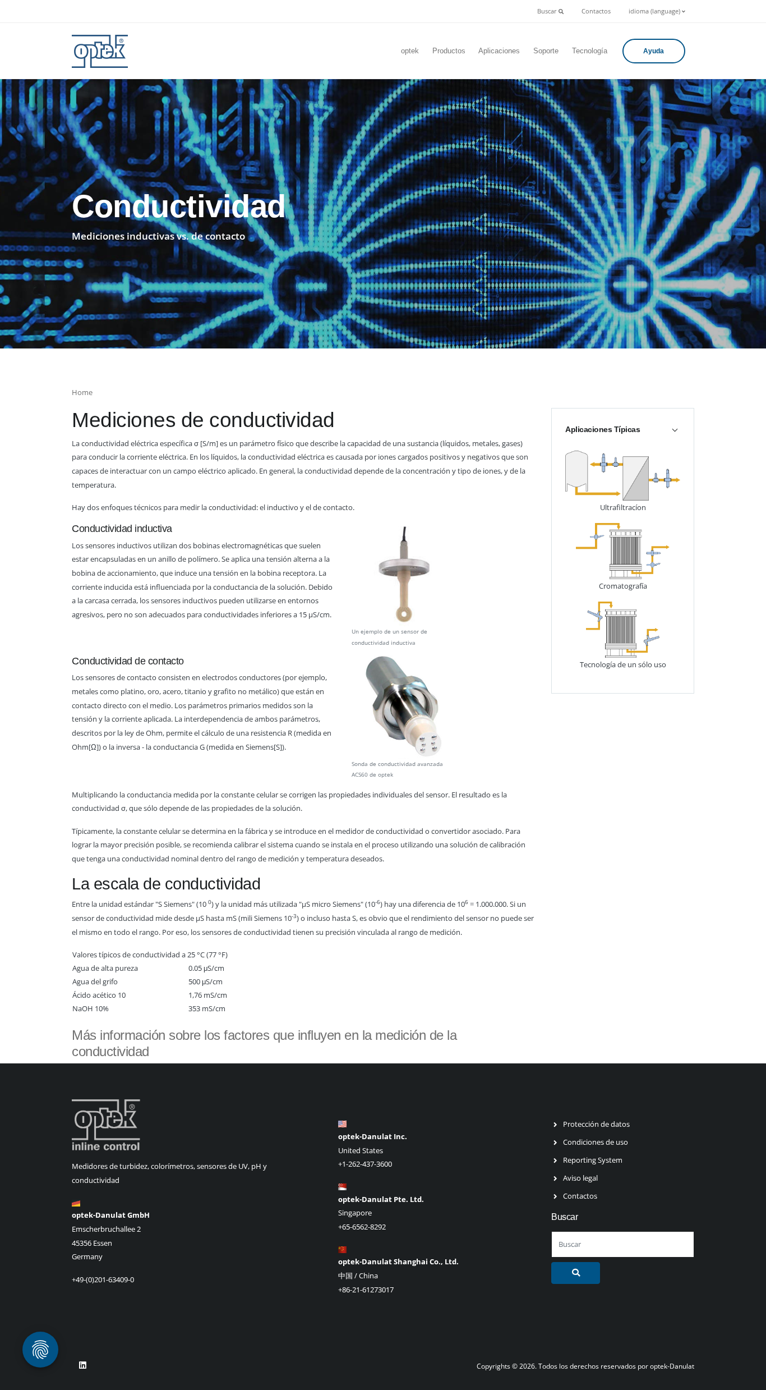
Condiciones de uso (595, 1142)
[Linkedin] (82, 1365)
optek (410, 51)
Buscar (548, 11)
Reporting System (592, 1160)
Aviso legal (580, 1178)
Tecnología (589, 51)
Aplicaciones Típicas (602, 429)
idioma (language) (655, 11)
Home (82, 392)
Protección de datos (596, 1124)
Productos (448, 51)
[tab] (622, 429)
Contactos (596, 11)
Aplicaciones (499, 51)
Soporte (546, 51)
